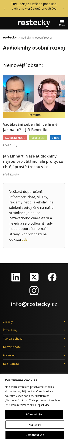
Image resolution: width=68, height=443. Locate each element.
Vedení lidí (38, 138)
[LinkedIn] (15, 277)
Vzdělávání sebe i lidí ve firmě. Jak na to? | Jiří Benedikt (31, 127)
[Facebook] (52, 277)
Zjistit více (43, 405)
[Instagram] (34, 290)
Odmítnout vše (35, 435)
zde (25, 239)
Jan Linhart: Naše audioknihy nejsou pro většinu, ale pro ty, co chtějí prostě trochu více (33, 161)
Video (55, 138)
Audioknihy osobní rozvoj (36, 37)
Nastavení (35, 424)
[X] (34, 277)
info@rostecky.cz (34, 304)
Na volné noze (15, 138)
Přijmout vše (34, 414)
